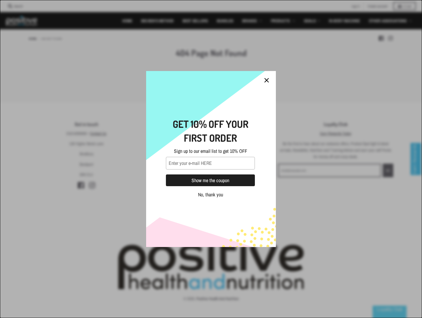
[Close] (266, 80)
